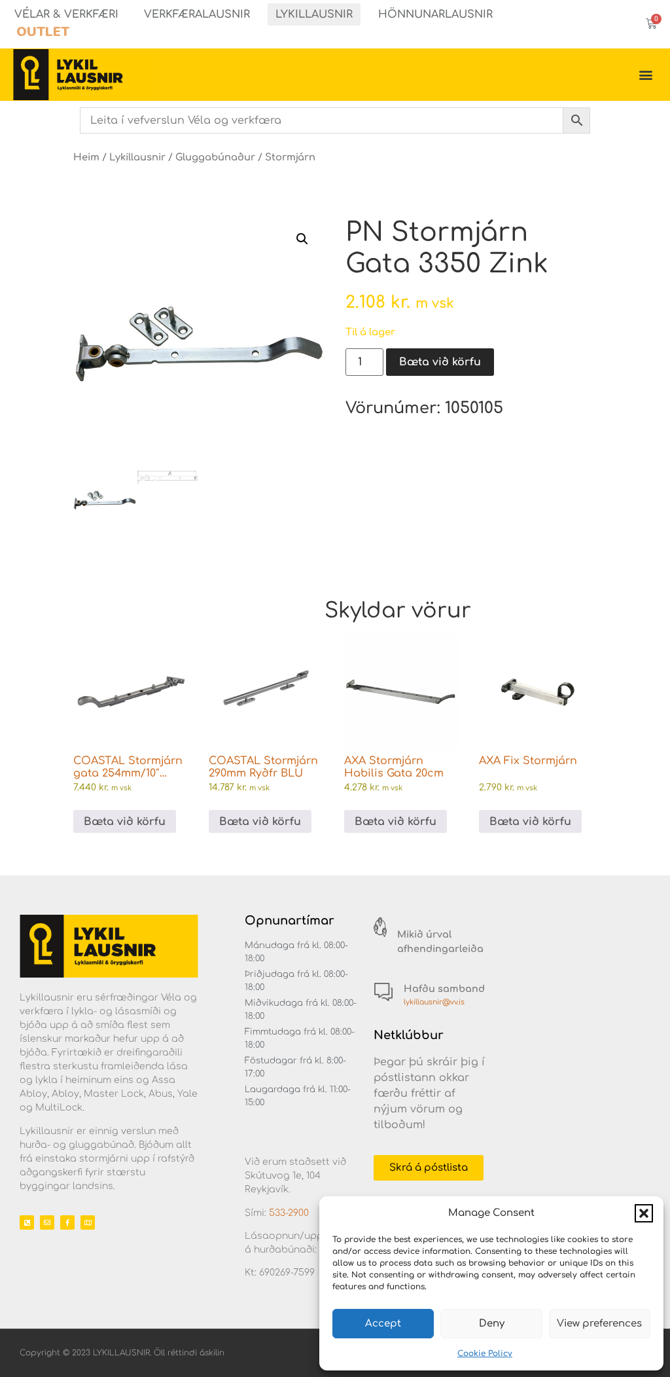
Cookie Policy (484, 1353)
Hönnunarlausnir (435, 14)
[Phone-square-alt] (27, 1222)
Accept (383, 1323)
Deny (491, 1323)
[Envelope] (47, 1222)
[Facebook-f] (67, 1222)
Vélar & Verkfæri (66, 14)
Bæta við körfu (440, 362)
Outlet (42, 32)
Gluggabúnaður (215, 157)
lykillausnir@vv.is (434, 1002)
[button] (643, 1213)
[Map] (87, 1222)
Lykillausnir (314, 14)
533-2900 (289, 1213)
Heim (86, 157)
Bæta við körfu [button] (125, 822)
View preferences (599, 1323)
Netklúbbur (409, 1035)
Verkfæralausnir (197, 14)
